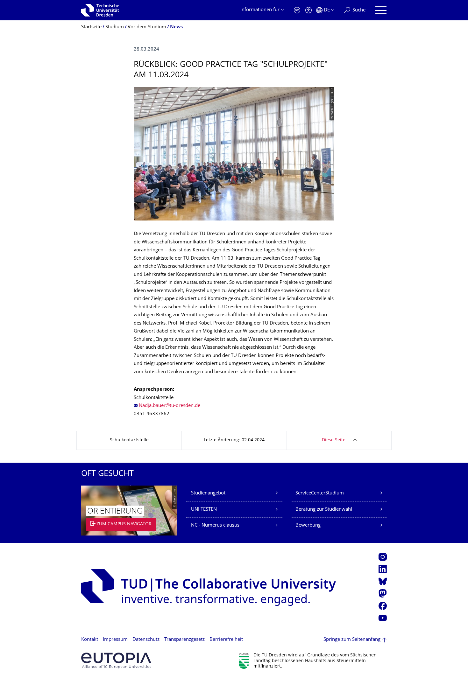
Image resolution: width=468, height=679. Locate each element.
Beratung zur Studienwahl (323, 509)
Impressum (115, 639)
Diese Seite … (336, 440)
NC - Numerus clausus (215, 525)
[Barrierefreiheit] (308, 10)
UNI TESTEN (204, 509)
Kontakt (89, 639)
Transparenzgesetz (184, 639)
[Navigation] (381, 10)
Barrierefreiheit (226, 639)
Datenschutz (146, 639)
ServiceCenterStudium (319, 493)
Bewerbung (308, 525)
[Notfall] (297, 10)
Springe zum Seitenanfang (351, 639)
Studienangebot (208, 493)
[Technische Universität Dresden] (100, 10)
